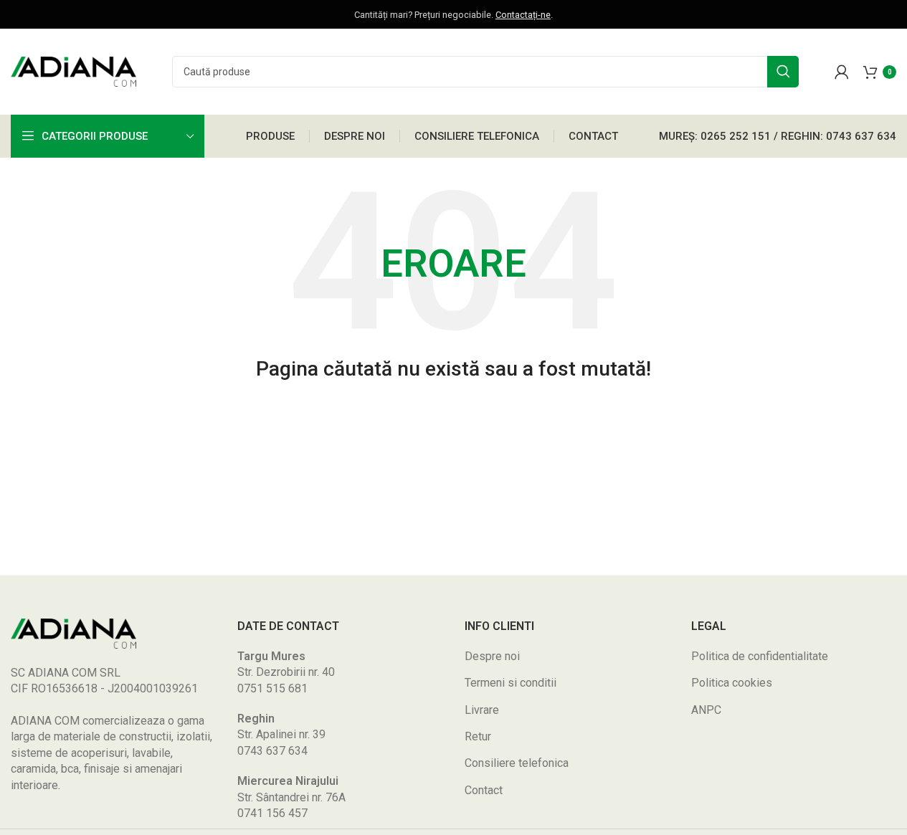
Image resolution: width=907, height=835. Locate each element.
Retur (478, 736)
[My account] (841, 71)
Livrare (482, 710)
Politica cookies (731, 683)
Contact (484, 790)
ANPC (706, 710)
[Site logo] (73, 70)
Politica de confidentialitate (759, 656)
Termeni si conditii (510, 683)
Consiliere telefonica (517, 763)
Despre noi (492, 656)
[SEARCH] (783, 71)
